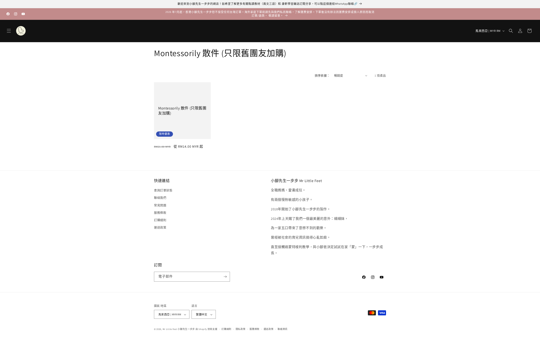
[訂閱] (225, 277)
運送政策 (160, 227)
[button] (9, 30)
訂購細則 (160, 220)
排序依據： (322, 75)
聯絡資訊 (283, 329)
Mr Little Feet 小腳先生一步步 (179, 329)
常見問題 (160, 205)
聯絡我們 (160, 198)
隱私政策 (241, 329)
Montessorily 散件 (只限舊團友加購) (182, 110)
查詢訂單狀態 (163, 190)
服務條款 (160, 213)
